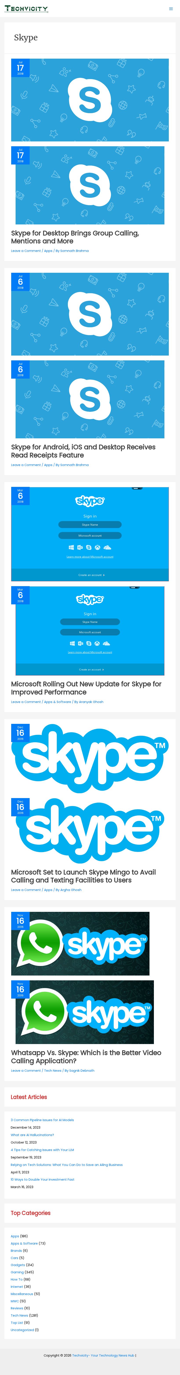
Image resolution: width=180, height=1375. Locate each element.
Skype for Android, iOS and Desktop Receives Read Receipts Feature (83, 451)
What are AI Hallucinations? (32, 1135)
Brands (16, 1251)
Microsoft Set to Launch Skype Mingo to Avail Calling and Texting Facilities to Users (83, 876)
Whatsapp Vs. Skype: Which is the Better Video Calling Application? (86, 1057)
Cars (14, 1258)
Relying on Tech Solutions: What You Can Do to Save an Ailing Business (67, 1165)
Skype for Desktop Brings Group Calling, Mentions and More (75, 237)
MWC (15, 1301)
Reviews (17, 1308)
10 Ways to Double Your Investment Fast (42, 1179)
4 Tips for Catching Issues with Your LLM (42, 1150)
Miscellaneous (22, 1294)
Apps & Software (57, 702)
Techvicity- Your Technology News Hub (103, 1355)
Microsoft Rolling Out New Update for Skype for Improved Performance (86, 688)
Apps (48, 251)
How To (17, 1279)
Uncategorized (22, 1330)
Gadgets (18, 1265)
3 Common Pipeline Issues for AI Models (42, 1120)
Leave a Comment (26, 251)
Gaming (17, 1272)
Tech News (52, 1070)
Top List (17, 1323)
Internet (17, 1287)
